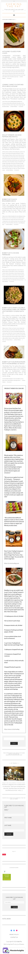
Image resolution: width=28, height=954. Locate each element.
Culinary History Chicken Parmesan (18, 274)
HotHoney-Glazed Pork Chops (9, 73)
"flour (3, 101)
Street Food (7, 168)
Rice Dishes (16, 336)
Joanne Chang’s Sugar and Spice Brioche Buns (13, 85)
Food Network (13, 217)
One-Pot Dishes (20, 160)
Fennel (10, 217)
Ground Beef (19, 217)
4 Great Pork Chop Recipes (7, 70)
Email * (6, 810)
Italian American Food (9, 156)
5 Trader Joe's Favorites (12, 328)
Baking (12, 101)
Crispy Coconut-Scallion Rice (20, 334)
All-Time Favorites (7, 101)
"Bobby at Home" (5, 216)
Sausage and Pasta (5, 165)
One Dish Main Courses (6, 279)
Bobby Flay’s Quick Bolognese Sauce (9, 200)
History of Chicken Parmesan (10, 276)
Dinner (19, 71)
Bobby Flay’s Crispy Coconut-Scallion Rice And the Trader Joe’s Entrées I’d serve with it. (14, 310)
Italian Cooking (18, 276)
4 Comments (21, 106)
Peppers (16, 161)
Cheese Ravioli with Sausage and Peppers (13, 153)
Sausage (21, 163)
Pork (21, 73)
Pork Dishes (12, 76)
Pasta (9, 161)
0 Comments (9, 78)
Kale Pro (19, 941)
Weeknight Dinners (17, 380)
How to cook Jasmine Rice (6, 336)
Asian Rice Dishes (12, 329)
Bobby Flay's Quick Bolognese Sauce (18, 216)
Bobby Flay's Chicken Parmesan (18, 269)
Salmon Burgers (10, 380)
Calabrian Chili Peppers (6, 71)
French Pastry (7, 104)
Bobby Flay (23, 70)
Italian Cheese (16, 156)
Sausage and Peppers (12, 165)
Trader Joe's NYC (22, 338)
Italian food (13, 221)
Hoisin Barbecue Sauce (19, 378)
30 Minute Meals (12, 151)
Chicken (16, 271)
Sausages (6, 166)
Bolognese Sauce (5, 217)
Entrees (3, 276)
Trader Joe (11, 168)
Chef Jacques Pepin (14, 71)
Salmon (6, 380)
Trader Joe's (15, 168)
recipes (8, 879)
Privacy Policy (14, 934)
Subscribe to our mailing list (14, 898)
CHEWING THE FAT (14, 5)
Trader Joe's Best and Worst (13, 338)
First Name (8, 817)
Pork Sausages (8, 163)
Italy (11, 158)
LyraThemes (20, 944)
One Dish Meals (8, 160)
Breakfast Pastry (16, 103)
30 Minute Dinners (5, 151)
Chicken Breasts (21, 271)
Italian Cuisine (8, 221)
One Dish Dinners (16, 158)
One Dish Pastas (14, 160)
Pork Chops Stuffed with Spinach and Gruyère (13, 75)
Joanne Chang (12, 104)
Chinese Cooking (16, 333)
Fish (14, 378)
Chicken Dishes (11, 273)
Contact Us (14, 937)
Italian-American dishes (6, 158)
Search (14, 743)
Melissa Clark (17, 73)
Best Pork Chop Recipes (16, 70)
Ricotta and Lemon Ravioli (15, 163)
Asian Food (7, 329)
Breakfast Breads (10, 103)
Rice (12, 336)
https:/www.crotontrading (11, 729)
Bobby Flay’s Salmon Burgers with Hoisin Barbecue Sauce (13, 362)
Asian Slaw (4, 378)
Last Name (7, 825)
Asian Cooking (19, 328)
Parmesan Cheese (20, 279)
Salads (3, 380)
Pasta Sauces (16, 222)
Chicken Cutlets (5, 273)
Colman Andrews (8, 274)
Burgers (11, 378)
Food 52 (16, 155)
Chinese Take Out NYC (11, 334)
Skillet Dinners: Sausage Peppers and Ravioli (12, 136)
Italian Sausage (21, 156)
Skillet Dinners (11, 166)
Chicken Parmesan (17, 273)
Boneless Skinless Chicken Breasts (8, 271)
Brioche (20, 103)
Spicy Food (16, 76)
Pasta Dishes (12, 161)
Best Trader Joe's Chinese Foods (10, 331)
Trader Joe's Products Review (7, 339)
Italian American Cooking (8, 219)
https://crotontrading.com (11, 563)
